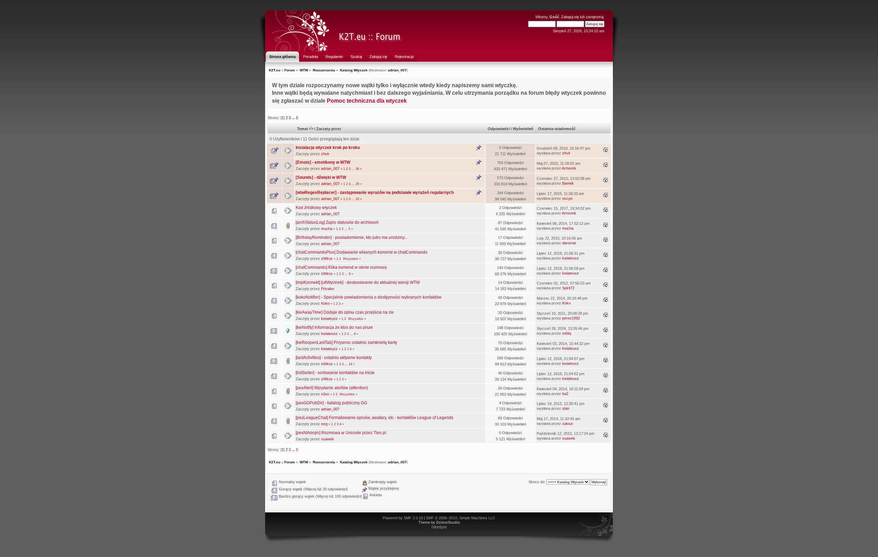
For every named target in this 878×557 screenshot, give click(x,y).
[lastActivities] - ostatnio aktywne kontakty (334, 357)
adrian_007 (397, 70)
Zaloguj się (570, 17)
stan (565, 408)
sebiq (566, 333)
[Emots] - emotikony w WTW (323, 162)
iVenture (439, 527)
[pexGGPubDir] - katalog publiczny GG (331, 403)
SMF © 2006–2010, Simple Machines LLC (460, 518)
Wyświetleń (523, 129)
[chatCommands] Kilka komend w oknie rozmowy (341, 267)
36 (357, 169)
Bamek (568, 183)
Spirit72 (568, 288)
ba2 (565, 394)
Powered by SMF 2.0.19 (403, 518)
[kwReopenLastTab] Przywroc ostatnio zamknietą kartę (346, 342)
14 (350, 364)
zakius (567, 423)
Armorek (569, 168)
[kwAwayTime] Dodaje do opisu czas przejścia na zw (345, 312)
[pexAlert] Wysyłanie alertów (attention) (332, 387)
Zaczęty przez (328, 129)
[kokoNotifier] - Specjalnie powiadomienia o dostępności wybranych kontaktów (368, 297)
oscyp (567, 198)
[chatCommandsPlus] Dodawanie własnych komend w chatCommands (361, 252)
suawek (327, 439)
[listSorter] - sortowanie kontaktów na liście (335, 372)
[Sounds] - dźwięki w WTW (321, 177)
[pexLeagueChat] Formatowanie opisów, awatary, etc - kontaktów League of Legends (374, 417)
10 (357, 199)
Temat (303, 129)
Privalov (327, 289)
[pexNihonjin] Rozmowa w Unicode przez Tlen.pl (341, 432)
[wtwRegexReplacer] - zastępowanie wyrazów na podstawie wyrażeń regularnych (375, 192)
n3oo (325, 394)
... (294, 118)
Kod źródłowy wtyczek (316, 207)
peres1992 (571, 318)
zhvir (325, 154)
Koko (325, 303)
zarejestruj (594, 17)
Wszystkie (350, 258)
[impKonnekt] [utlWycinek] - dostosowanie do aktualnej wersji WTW (358, 282)
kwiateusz (570, 258)
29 (357, 184)
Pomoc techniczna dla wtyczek (367, 100)
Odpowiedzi (499, 129)
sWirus (327, 258)
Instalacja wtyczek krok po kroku (328, 147)
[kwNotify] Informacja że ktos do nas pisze (334, 327)
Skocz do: (537, 482)
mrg (324, 424)
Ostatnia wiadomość (557, 129)
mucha (326, 229)
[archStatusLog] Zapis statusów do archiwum (337, 222)
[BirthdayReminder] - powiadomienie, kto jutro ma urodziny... (351, 237)
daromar (569, 243)
